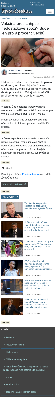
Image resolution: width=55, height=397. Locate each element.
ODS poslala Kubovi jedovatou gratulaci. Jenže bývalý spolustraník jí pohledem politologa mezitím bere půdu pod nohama (38, 266)
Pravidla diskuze (31, 174)
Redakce (9, 337)
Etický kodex (11, 352)
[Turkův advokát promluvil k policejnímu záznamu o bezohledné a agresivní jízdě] (12, 210)
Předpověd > (6, 3)
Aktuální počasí (12, 384)
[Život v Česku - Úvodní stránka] (17, 11)
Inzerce (9, 377)
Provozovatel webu (14, 345)
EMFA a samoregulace (16, 359)
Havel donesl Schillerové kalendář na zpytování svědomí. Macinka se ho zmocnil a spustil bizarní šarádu (36, 304)
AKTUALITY (22, 19)
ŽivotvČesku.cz (7, 19)
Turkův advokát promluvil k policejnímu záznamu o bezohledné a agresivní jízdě (38, 206)
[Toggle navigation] (50, 11)
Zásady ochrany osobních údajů (20, 392)
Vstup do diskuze (15, 184)
